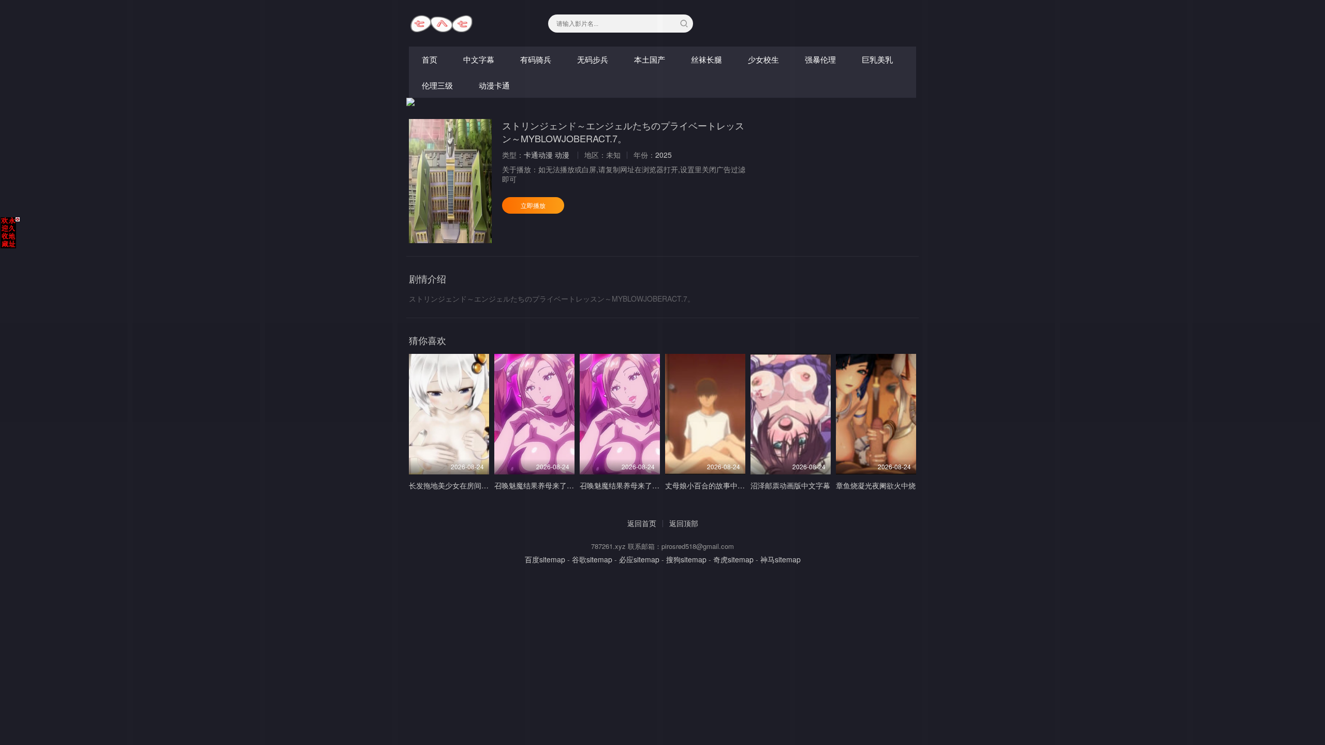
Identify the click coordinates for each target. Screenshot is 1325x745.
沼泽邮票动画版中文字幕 (790, 485)
